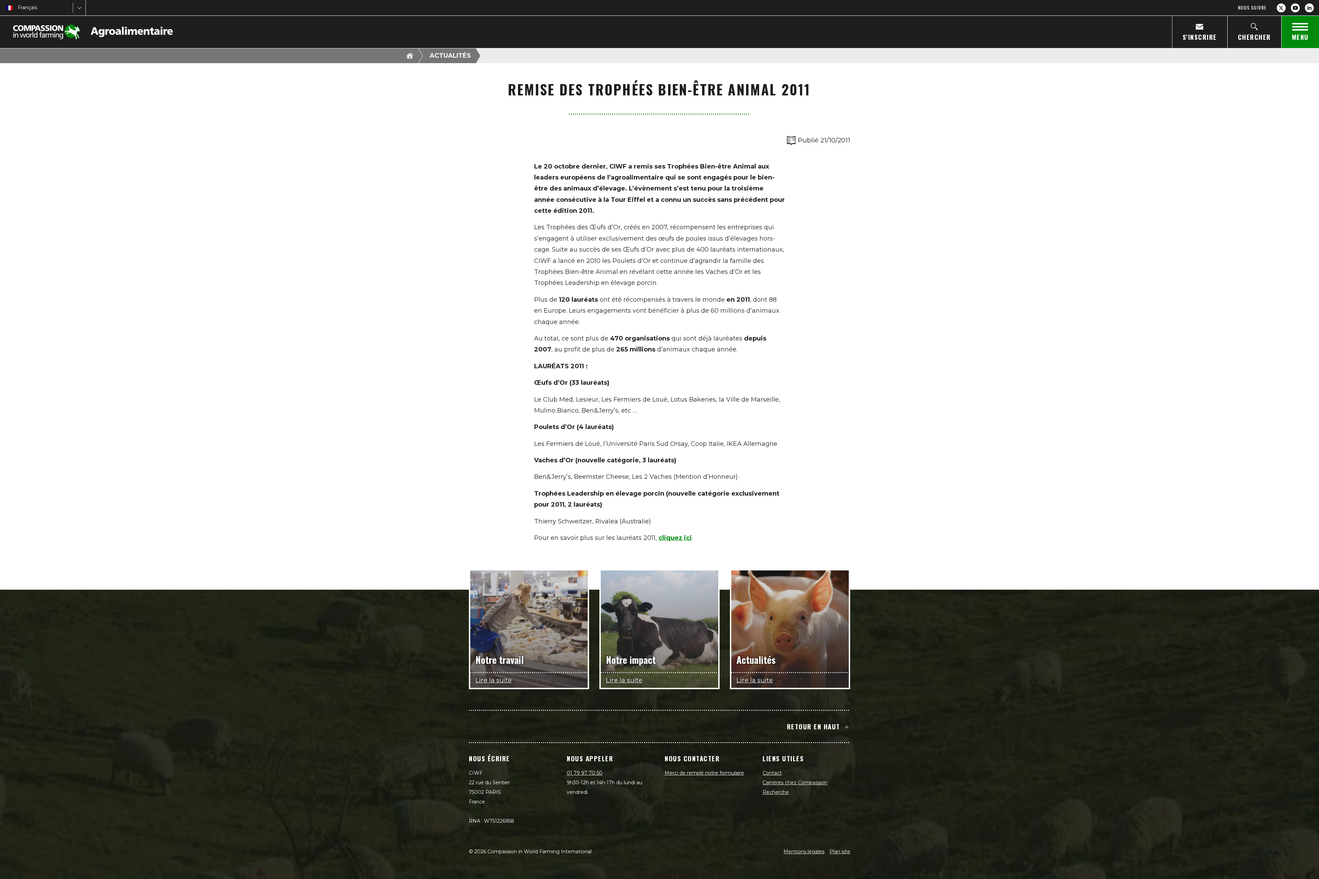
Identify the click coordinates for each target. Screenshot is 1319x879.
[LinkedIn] (1309, 7)
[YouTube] (1295, 7)
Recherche (776, 792)
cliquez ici (675, 538)
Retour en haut (813, 726)
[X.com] (1281, 7)
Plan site (840, 851)
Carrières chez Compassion (795, 782)
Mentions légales (803, 851)
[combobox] (18, 7)
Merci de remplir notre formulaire (704, 773)
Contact (772, 773)
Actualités (450, 55)
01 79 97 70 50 (584, 773)
